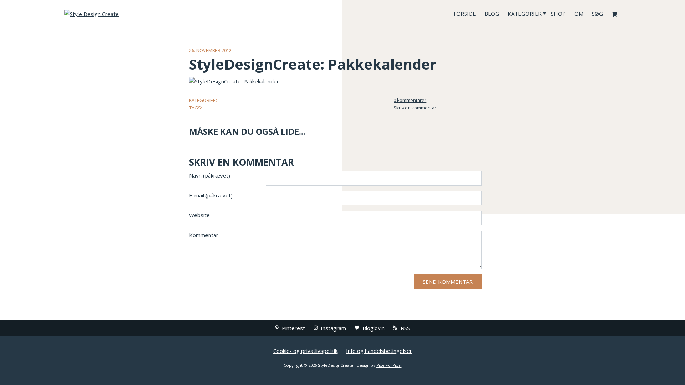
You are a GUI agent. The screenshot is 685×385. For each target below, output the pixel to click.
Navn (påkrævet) (209, 175)
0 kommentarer (410, 100)
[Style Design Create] (117, 13)
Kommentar (203, 234)
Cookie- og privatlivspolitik (305, 350)
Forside (464, 13)
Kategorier (525, 13)
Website (199, 215)
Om (578, 13)
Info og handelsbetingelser (379, 350)
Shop (558, 13)
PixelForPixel (389, 365)
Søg (597, 13)
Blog (491, 13)
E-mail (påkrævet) (211, 195)
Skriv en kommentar (415, 107)
